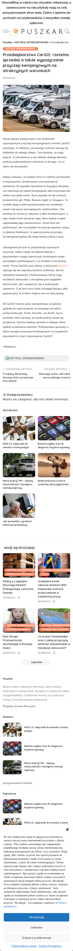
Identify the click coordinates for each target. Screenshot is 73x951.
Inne (44, 574)
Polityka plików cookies (24, 946)
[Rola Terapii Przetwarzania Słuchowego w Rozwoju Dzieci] (19, 620)
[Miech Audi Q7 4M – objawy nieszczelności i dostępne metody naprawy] (19, 465)
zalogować (25, 399)
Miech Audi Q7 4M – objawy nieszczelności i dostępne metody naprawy (18, 484)
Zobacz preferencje (36, 938)
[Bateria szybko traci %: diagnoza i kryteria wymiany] (54, 428)
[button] (67, 829)
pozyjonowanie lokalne (17, 783)
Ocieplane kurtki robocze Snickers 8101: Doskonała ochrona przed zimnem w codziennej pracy (52, 589)
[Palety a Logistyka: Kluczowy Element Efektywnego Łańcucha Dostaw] (19, 565)
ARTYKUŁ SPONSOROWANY (20, 49)
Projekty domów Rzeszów (19, 706)
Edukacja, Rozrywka (18, 629)
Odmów (36, 927)
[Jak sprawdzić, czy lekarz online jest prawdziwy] (19, 505)
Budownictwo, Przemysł (20, 574)
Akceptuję (36, 917)
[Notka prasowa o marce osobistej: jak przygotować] (54, 465)
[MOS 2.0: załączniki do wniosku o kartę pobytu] (19, 428)
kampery (63, 265)
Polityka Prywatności (50, 946)
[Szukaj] (66, 31)
